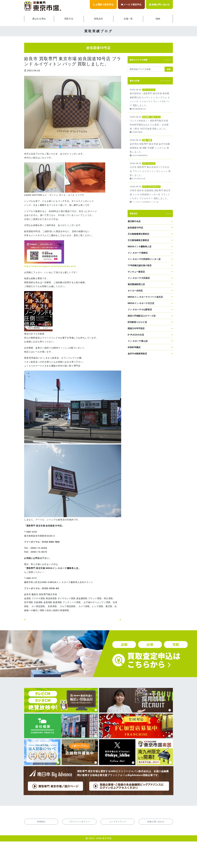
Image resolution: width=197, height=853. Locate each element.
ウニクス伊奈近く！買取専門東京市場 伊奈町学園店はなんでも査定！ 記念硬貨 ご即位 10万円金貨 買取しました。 (150, 124)
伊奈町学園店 (134, 347)
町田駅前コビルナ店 (137, 322)
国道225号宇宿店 (136, 328)
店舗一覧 (128, 18)
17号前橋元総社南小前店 (140, 265)
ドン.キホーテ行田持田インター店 (144, 259)
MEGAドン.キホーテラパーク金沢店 (145, 297)
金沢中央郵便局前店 (137, 353)
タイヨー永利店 (135, 290)
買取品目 (98, 18)
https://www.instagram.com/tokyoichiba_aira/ (50, 266)
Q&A (158, 18)
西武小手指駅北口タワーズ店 (142, 315)
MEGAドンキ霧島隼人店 (139, 246)
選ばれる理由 (39, 18)
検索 (169, 69)
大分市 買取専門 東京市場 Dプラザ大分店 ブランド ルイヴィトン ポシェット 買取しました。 (150, 170)
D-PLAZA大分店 (136, 334)
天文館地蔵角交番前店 (138, 240)
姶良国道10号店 (135, 227)
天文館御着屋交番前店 (138, 234)
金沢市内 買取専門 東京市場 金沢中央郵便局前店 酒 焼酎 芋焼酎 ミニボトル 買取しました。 (150, 147)
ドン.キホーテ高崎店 (138, 252)
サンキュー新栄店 (136, 271)
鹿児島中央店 (134, 221)
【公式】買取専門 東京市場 (43, 6)
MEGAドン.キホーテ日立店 (141, 303)
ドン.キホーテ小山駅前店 (140, 309)
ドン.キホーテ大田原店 (139, 278)
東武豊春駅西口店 (136, 284)
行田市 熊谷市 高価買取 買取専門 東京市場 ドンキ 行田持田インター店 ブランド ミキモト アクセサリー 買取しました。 (150, 194)
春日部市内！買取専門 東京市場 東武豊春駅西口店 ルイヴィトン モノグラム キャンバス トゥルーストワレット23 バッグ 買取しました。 (150, 99)
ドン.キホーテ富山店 (138, 341)
